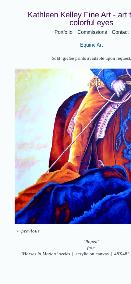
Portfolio (64, 32)
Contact (120, 32)
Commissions (92, 32)
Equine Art (91, 45)
